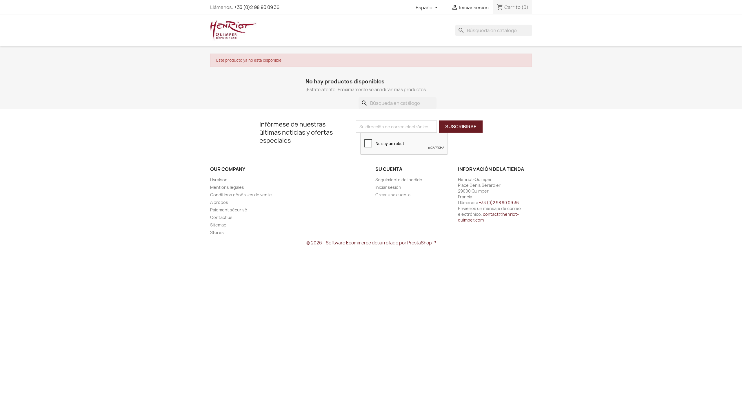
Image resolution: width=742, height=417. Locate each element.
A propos (219, 202)
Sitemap (218, 225)
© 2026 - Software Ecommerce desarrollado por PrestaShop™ (371, 243)
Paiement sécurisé (228, 210)
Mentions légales (227, 187)
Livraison (219, 179)
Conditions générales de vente (241, 194)
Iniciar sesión (388, 187)
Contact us (221, 217)
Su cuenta (388, 169)
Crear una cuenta (392, 194)
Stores (217, 232)
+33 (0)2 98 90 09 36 (256, 7)
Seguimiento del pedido (398, 179)
